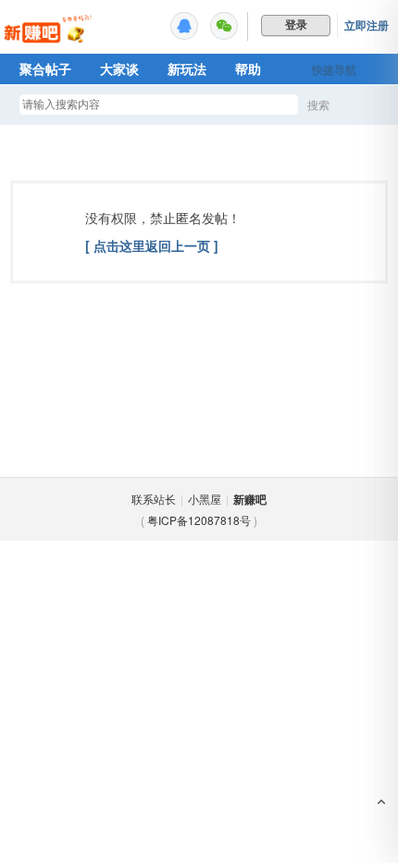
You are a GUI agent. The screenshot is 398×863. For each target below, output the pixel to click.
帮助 (248, 68)
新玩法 (187, 68)
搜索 (318, 104)
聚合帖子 (45, 68)
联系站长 (153, 499)
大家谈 (119, 68)
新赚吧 (250, 499)
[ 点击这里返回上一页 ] (151, 245)
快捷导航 (334, 69)
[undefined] (184, 26)
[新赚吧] (49, 41)
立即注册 (366, 25)
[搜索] (372, 105)
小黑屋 (204, 499)
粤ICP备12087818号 (199, 520)
